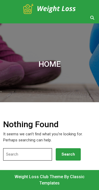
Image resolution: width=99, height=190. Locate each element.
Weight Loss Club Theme (39, 176)
